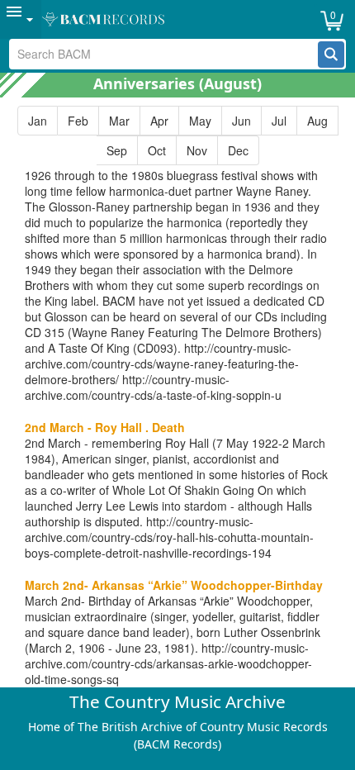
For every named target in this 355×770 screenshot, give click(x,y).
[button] (331, 54)
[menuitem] (20, 19)
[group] (177, 135)
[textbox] (164, 54)
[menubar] (177, 19)
